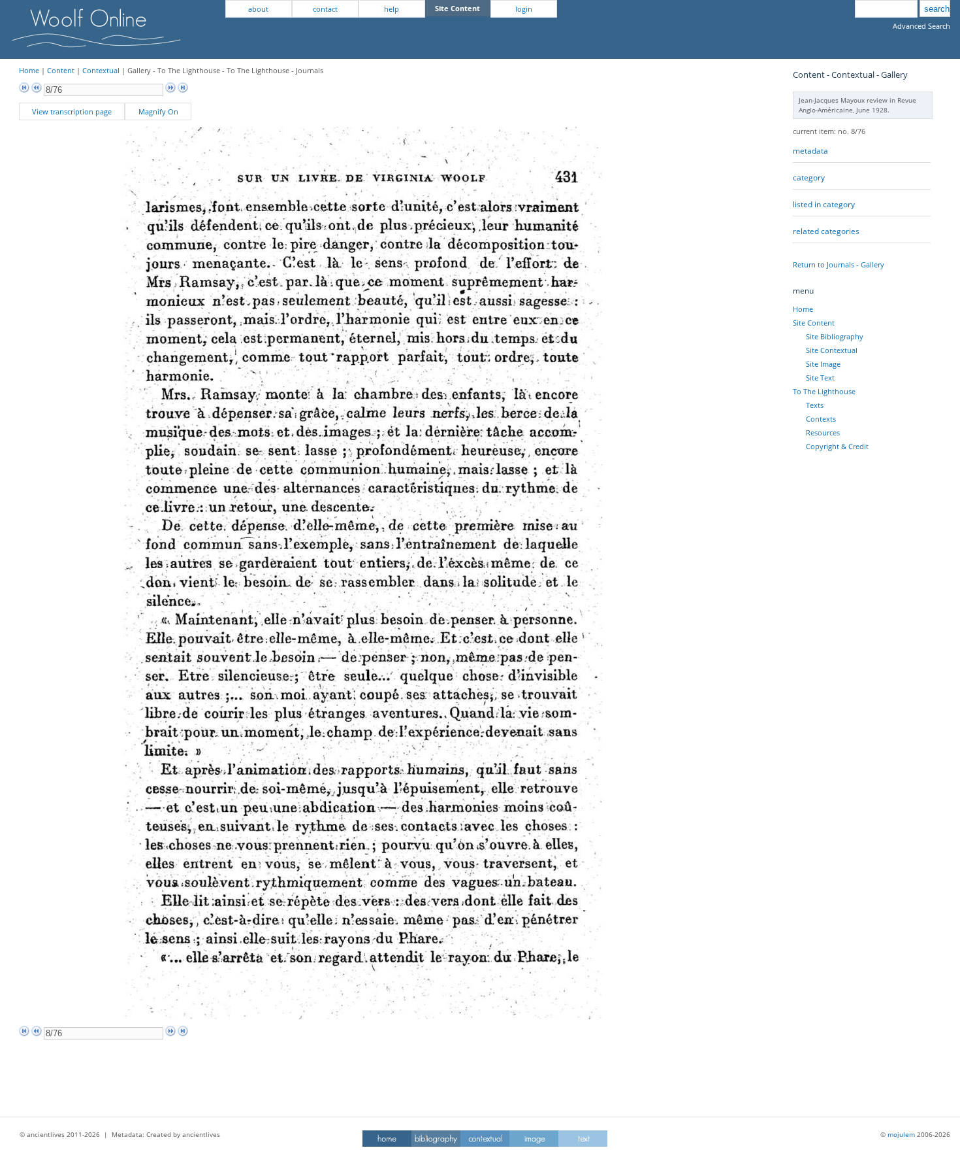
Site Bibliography (834, 336)
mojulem (901, 1134)
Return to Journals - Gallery (838, 264)
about (258, 9)
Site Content (814, 323)
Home (29, 70)
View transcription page (72, 111)
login (523, 9)
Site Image (823, 364)
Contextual (101, 70)
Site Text (820, 377)
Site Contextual (831, 350)
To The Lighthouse (824, 391)
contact (325, 9)
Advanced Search (921, 26)
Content (60, 70)
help (391, 9)
